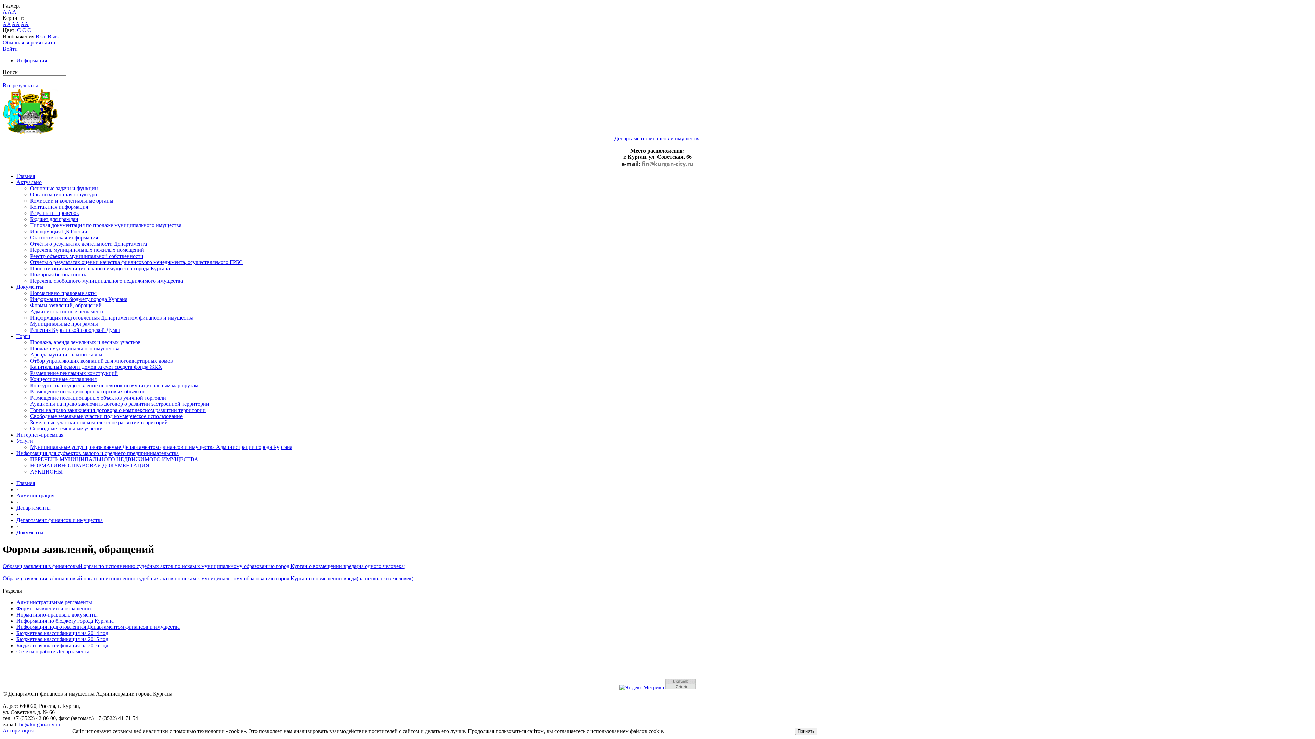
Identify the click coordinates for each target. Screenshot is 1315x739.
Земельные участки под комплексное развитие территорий (99, 422)
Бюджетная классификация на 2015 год (62, 639)
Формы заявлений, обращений (66, 305)
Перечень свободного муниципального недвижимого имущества (106, 281)
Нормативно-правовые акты (63, 293)
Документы (29, 287)
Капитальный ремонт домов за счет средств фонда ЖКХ (96, 367)
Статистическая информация (64, 238)
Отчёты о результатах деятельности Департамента (88, 244)
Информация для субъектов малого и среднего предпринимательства (97, 453)
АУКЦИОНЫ (46, 472)
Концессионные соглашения (63, 379)
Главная (25, 176)
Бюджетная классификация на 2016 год (62, 645)
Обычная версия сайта (29, 43)
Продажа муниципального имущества (75, 348)
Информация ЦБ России (58, 231)
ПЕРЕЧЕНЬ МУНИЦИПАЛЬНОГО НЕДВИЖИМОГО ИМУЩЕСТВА (114, 459)
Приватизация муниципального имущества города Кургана (100, 268)
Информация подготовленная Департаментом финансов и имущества (111, 318)
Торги (23, 336)
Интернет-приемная (39, 435)
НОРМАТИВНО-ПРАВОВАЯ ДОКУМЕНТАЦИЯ (89, 465)
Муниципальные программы (64, 324)
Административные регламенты (68, 311)
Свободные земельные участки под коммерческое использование (106, 416)
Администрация (35, 495)
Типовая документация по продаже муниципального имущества (105, 225)
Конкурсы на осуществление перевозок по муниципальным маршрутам (114, 385)
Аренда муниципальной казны (66, 355)
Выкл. (55, 36)
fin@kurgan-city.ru (667, 164)
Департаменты (33, 508)
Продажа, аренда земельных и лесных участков (85, 342)
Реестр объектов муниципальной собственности (86, 256)
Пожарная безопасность (58, 274)
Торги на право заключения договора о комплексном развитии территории (118, 410)
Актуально (29, 182)
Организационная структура (63, 194)
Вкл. (41, 36)
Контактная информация (59, 207)
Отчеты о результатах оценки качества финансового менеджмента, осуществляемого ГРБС (136, 262)
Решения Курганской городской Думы (75, 330)
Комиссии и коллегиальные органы (71, 201)
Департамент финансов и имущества (59, 520)
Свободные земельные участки (66, 428)
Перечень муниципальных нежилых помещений (87, 250)
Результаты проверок (54, 213)
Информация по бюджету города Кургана (78, 299)
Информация (31, 60)
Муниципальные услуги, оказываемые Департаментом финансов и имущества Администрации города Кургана (161, 447)
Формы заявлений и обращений (53, 608)
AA (7, 24)
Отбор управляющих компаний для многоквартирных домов (101, 361)
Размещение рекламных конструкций (74, 373)
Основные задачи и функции (64, 188)
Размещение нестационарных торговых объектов (88, 391)
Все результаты (20, 85)
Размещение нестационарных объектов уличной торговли (98, 398)
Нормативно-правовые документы (57, 615)
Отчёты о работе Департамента (52, 651)
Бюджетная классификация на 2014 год (62, 633)
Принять (806, 731)
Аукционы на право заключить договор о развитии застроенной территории (119, 404)
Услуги (24, 441)
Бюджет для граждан (54, 219)
